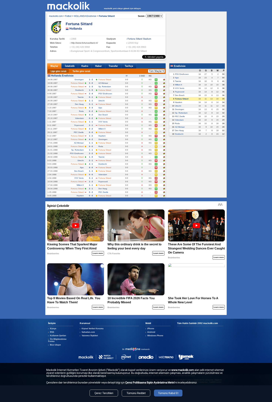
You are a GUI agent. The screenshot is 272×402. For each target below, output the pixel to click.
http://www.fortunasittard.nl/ (84, 43)
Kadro (84, 66)
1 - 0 (91, 157)
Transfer (113, 66)
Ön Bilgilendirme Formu (57, 340)
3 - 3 (91, 108)
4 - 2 (91, 139)
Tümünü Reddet (136, 393)
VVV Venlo (103, 122)
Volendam (79, 118)
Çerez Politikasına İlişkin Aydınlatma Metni (149, 382)
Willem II (101, 129)
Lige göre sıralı (58, 71)
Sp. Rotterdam (104, 87)
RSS (52, 332)
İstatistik (70, 66)
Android (151, 332)
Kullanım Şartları (58, 335)
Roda (81, 111)
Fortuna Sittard (181, 99)
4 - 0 (91, 167)
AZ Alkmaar (103, 83)
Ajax (100, 108)
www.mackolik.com (182, 369)
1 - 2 (91, 80)
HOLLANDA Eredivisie (85, 16)
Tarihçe (129, 66)
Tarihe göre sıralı (81, 71)
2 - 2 (91, 129)
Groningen (79, 80)
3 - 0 (91, 83)
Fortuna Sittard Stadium (139, 39)
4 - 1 (91, 164)
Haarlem (101, 136)
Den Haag (79, 104)
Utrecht (101, 101)
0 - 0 (91, 132)
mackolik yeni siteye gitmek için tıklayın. (122, 8)
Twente (81, 97)
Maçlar (54, 66)
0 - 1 (91, 97)
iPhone (150, 328)
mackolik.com (56, 16)
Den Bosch (103, 115)
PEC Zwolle (79, 132)
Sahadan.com (88, 332)
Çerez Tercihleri (104, 393)
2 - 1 (91, 125)
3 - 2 (91, 115)
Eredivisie (179, 66)
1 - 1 (91, 101)
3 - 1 (91, 104)
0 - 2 (91, 111)
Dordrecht (79, 90)
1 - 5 (91, 90)
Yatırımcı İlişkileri (90, 335)
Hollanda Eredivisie (62, 75)
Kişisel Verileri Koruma (92, 328)
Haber (98, 66)
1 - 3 (91, 87)
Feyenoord (79, 125)
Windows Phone (155, 335)
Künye (53, 328)
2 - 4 (91, 94)
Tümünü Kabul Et (168, 393)
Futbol (68, 16)
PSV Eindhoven (105, 94)
